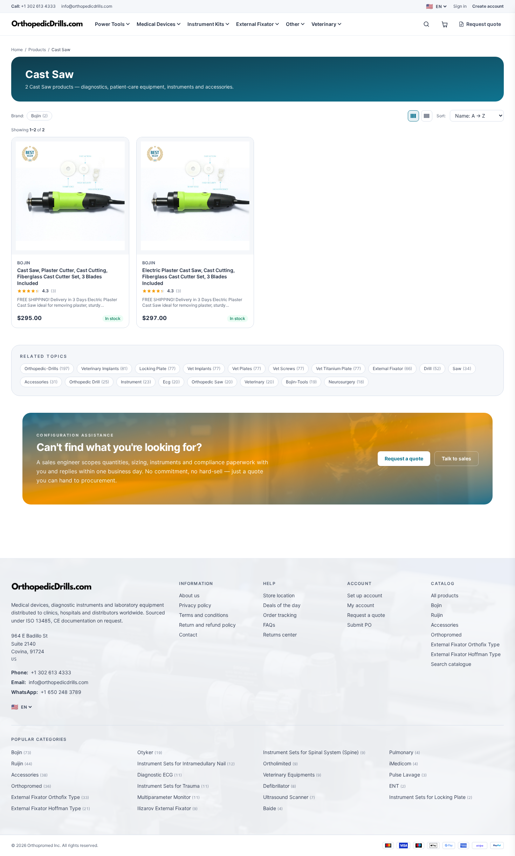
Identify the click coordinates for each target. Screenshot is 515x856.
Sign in (460, 6)
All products (444, 595)
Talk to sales (456, 458)
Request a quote (404, 458)
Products (37, 49)
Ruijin (437, 615)
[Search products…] (426, 24)
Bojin (39, 115)
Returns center (280, 635)
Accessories (444, 625)
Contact (188, 635)
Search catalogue (451, 664)
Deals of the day (282, 605)
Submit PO (359, 625)
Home (17, 49)
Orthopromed (446, 635)
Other (293, 24)
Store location (279, 595)
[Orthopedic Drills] (47, 24)
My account (360, 605)
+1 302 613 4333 (33, 6)
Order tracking (280, 615)
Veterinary (323, 24)
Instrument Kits (205, 24)
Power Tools (110, 24)
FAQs (269, 625)
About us (189, 595)
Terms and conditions (203, 615)
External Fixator (255, 24)
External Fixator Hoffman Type (466, 654)
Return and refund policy (207, 625)
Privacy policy (195, 605)
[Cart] (445, 24)
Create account (488, 6)
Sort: (441, 115)
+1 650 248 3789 (61, 692)
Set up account (364, 595)
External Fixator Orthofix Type (465, 644)
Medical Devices (156, 24)
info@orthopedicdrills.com (86, 6)
